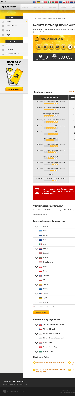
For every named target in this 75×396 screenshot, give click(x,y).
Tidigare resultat (41, 312)
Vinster (8, 30)
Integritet (12, 384)
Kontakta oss (7, 381)
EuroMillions (10, 49)
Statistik (8, 21)
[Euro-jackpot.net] (34, 19)
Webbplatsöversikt (19, 381)
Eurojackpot (10, 45)
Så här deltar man (12, 26)
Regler (8, 35)
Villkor (26, 384)
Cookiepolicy (19, 384)
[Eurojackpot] (10, 7)
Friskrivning (6, 384)
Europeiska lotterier (12, 54)
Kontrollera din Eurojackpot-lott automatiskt (50, 362)
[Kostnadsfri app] (14, 93)
